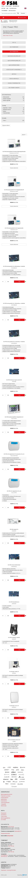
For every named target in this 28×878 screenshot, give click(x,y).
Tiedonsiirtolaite (6, 113)
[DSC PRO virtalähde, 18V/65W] (14, 629)
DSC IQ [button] (14, 42)
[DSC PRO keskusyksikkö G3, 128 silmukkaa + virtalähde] (14, 295)
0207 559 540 (11, 851)
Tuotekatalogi (12, 8)
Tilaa (19, 281)
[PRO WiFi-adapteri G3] (14, 521)
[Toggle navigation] (3, 17)
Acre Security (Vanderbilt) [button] (14, 69)
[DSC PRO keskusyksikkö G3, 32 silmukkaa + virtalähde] (14, 333)
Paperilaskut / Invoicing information (8, 870)
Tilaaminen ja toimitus (5, 796)
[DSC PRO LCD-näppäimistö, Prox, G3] (14, 483)
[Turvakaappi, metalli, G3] (14, 663)
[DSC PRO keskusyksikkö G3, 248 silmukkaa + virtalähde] (14, 258)
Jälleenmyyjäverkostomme (6, 794)
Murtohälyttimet (4, 22)
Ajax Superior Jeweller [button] (14, 60)
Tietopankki (3, 804)
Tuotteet (6, 20)
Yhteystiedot (8, 6)
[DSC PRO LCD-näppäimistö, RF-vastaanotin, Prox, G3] (14, 445)
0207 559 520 (11, 846)
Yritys (2, 6)
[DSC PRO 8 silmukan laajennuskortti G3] (14, 371)
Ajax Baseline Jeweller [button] (14, 56)
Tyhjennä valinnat (6, 125)
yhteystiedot (10, 835)
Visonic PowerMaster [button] (14, 83)
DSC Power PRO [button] (14, 51)
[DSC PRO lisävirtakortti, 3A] (14, 593)
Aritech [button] (14, 74)
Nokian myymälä (6, 100)
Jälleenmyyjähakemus (5, 818)
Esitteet (3, 8)
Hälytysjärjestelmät (13, 20)
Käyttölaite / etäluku (7, 107)
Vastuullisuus (12, 10)
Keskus (4, 111)
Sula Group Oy (4, 856)
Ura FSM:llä (3, 819)
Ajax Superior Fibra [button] (14, 65)
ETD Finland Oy (4, 855)
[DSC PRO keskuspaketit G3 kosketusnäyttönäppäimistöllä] (14, 143)
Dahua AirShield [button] (14, 78)
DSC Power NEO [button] (14, 47)
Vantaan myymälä (7, 98)
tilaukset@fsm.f (18, 831)
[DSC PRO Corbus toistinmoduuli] (14, 556)
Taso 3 (4, 120)
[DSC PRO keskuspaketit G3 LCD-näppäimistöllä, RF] (14, 181)
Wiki (7, 8)
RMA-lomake (3, 805)
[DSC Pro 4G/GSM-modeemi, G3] (14, 731)
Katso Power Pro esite (8, 35)
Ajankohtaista (4, 799)
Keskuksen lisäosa (7, 109)
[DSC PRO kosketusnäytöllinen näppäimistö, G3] (14, 408)
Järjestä (23, 134)
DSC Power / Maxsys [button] (14, 87)
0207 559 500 (11, 826)
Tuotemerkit (4, 10)
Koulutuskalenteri (4, 797)
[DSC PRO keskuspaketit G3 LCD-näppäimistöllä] (14, 220)
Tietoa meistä (4, 816)
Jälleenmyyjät (16, 6)
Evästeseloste (4, 800)
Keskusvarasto (6, 97)
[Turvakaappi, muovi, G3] (14, 697)
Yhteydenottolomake (5, 833)
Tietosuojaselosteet (5, 802)
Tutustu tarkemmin (14, 168)
